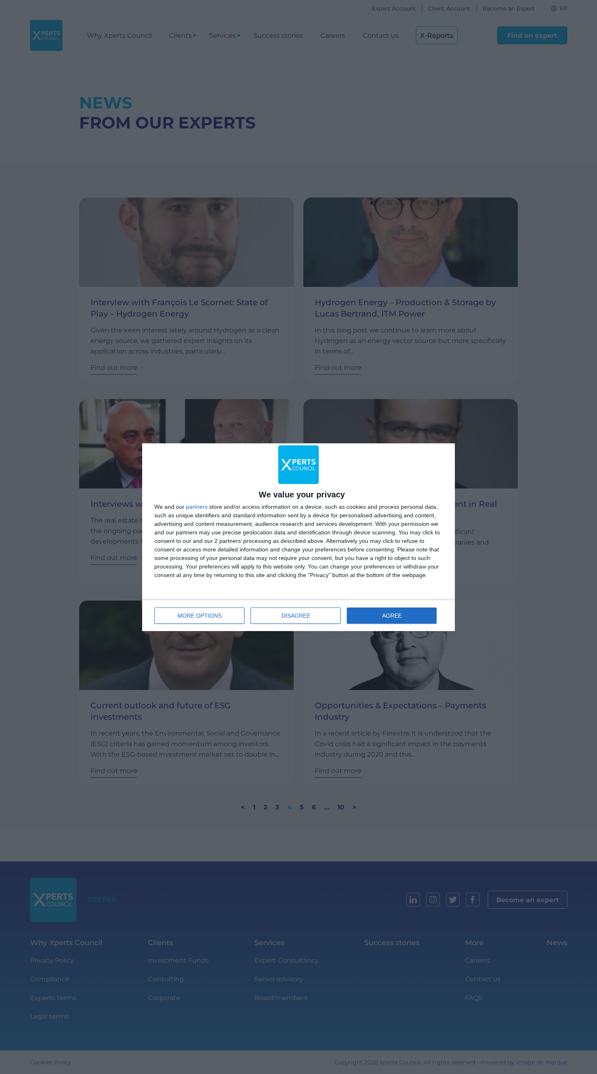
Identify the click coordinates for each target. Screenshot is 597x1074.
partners (197, 507)
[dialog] (298, 537)
